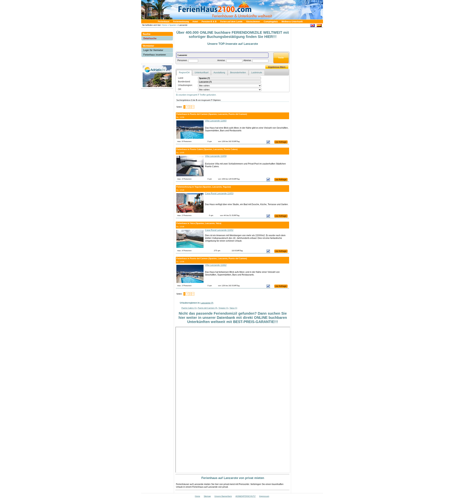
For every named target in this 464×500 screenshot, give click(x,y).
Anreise (221, 60)
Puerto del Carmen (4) (207, 308)
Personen (182, 60)
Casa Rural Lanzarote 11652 (219, 230)
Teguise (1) (223, 308)
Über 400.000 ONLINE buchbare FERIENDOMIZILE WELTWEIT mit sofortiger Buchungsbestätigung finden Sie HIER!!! (232, 34)
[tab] (184, 72)
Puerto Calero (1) (189, 308)
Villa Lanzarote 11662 (216, 265)
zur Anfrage (281, 142)
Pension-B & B (209, 21)
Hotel (195, 21)
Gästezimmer (253, 21)
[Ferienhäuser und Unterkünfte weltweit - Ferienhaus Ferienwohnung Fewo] (233, 18)
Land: (181, 78)
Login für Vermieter (153, 50)
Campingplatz (271, 21)
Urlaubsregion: (185, 85)
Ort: (179, 89)
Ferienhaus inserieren (154, 54)
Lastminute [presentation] (256, 72)
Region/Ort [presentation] (184, 72)
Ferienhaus (163, 21)
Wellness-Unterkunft (292, 21)
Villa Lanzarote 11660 (216, 121)
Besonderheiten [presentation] (238, 72)
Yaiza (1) (233, 308)
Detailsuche (149, 38)
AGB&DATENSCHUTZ (245, 496)
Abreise (247, 60)
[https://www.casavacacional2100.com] (319, 26)
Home (164, 25)
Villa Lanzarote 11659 (216, 156)
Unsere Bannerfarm (223, 496)
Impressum (264, 496)
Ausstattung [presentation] (219, 72)
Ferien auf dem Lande (231, 21)
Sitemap (207, 496)
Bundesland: (184, 81)
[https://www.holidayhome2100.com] (312, 26)
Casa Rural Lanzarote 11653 (219, 193)
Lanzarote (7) (207, 303)
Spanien (172, 25)
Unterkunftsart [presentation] (201, 72)
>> (193, 107)
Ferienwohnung (181, 21)
